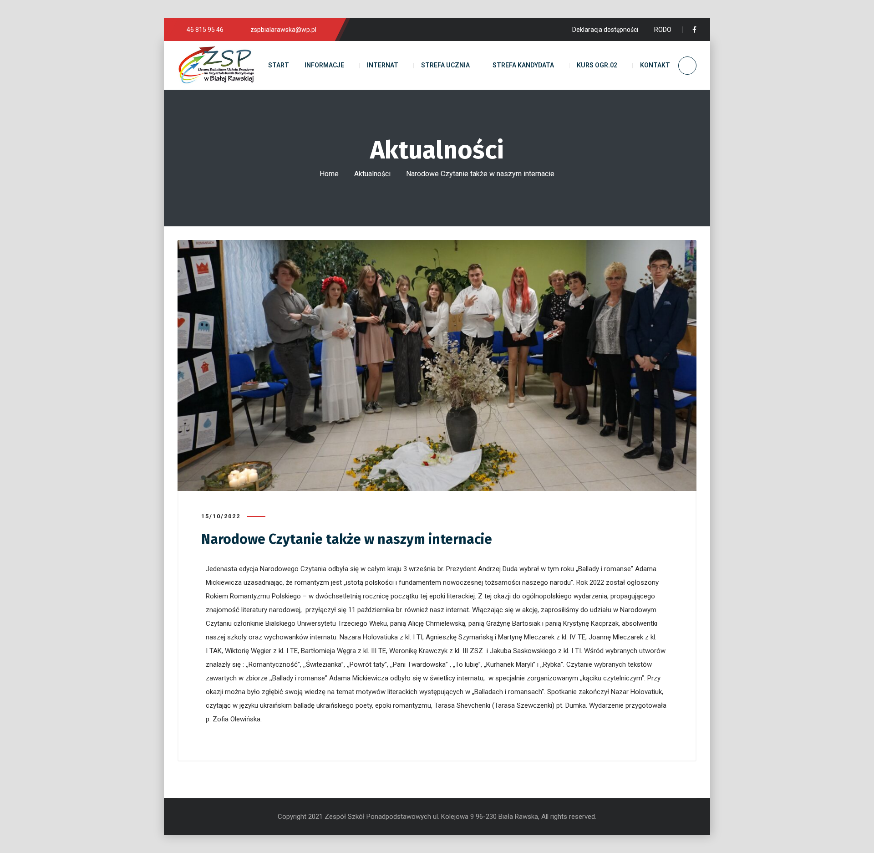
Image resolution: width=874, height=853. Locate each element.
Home (329, 173)
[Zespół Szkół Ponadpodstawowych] (216, 66)
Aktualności (372, 173)
